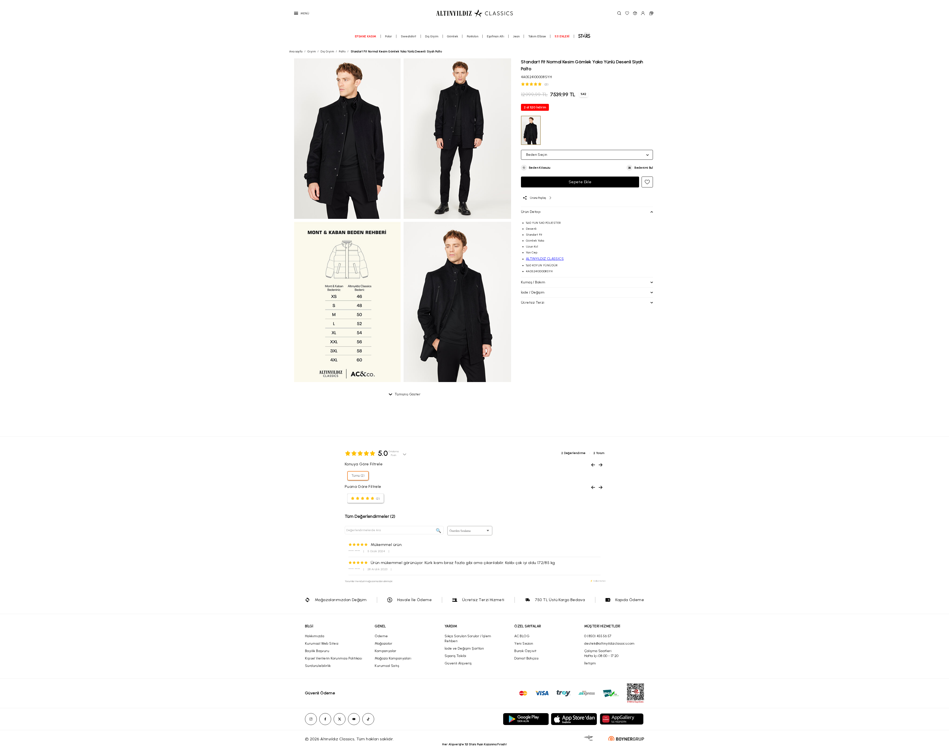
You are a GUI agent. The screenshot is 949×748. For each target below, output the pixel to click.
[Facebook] (325, 719)
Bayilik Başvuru (317, 651)
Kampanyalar (385, 651)
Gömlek (452, 36)
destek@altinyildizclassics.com (609, 643)
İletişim (590, 663)
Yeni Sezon (523, 643)
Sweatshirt (408, 36)
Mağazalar (383, 643)
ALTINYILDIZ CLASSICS (545, 259)
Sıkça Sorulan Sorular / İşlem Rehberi (468, 638)
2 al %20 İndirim (535, 107)
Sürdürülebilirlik (318, 666)
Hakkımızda (314, 636)
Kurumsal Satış (387, 666)
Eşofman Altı (495, 36)
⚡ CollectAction (597, 581)
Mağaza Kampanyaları (393, 658)
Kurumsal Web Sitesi (322, 643)
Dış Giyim (431, 36)
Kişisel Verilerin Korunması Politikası (333, 658)
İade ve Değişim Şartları (464, 648)
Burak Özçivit (525, 651)
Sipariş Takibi (455, 656)
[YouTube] (354, 719)
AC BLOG (521, 636)
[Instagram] (311, 719)
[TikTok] (368, 719)
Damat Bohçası (526, 658)
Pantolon (472, 36)
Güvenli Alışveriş (458, 663)
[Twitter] (339, 719)
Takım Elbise (537, 36)
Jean (516, 36)
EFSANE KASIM (365, 36)
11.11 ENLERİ (562, 36)
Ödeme (381, 636)
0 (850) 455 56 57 (597, 636)
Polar (388, 36)
